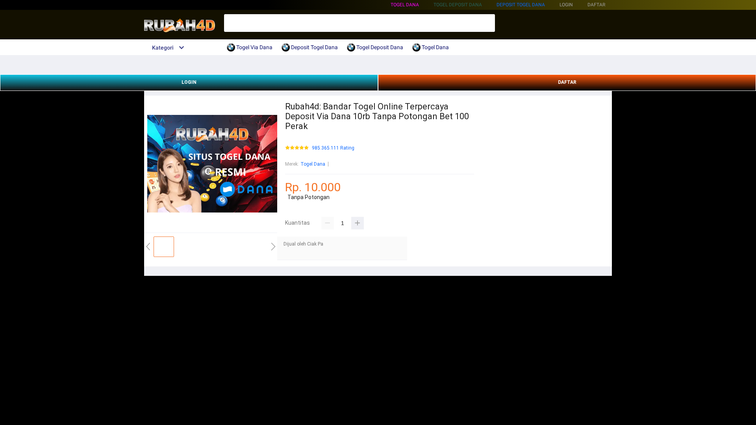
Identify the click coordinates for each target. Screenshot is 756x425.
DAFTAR (567, 82)
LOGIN (189, 82)
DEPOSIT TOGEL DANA (521, 4)
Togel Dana (312, 164)
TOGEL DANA (405, 4)
